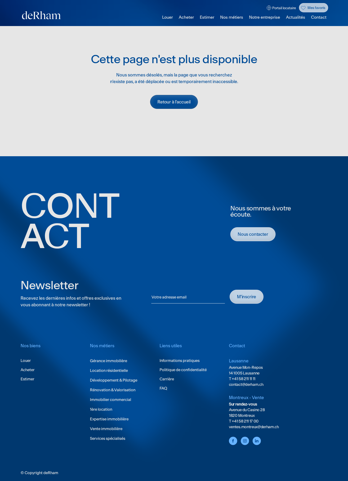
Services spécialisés (107, 438)
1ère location (101, 409)
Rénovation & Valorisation (112, 389)
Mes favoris (316, 8)
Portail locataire (284, 8)
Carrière (167, 379)
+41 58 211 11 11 (243, 378)
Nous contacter (253, 234)
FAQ (163, 388)
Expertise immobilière (109, 419)
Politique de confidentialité (183, 369)
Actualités (295, 17)
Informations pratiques (180, 360)
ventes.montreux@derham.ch (254, 426)
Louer (167, 17)
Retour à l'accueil (174, 102)
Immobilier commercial (110, 399)
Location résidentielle (109, 370)
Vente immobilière (106, 428)
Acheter (186, 17)
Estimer (207, 17)
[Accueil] (41, 15)
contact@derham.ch (246, 384)
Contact (318, 17)
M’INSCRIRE (246, 296)
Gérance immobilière (108, 360)
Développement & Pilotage (113, 380)
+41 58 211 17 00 (245, 421)
